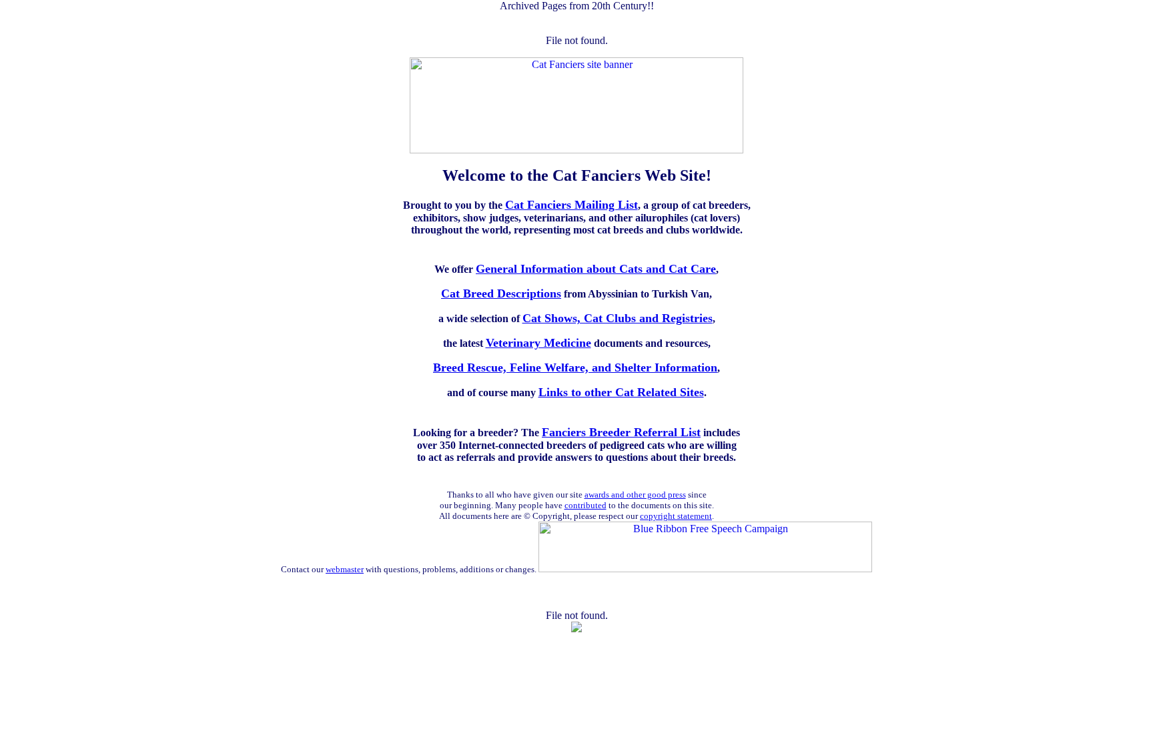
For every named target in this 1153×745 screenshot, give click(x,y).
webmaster (345, 569)
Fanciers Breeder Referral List (621, 432)
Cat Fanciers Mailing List (571, 204)
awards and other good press (635, 495)
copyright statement (676, 516)
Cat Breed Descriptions (501, 293)
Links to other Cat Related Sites (621, 392)
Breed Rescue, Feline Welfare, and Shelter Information (575, 367)
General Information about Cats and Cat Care (596, 268)
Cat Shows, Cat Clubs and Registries (617, 318)
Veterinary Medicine (538, 342)
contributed (585, 505)
